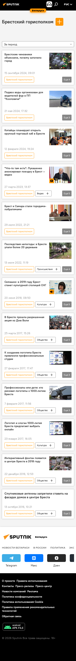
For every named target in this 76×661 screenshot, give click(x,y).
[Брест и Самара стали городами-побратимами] (60, 213)
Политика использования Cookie (22, 602)
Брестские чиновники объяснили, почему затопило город (23, 58)
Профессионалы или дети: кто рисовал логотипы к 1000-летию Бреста (25, 391)
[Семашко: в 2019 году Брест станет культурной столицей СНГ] (60, 287)
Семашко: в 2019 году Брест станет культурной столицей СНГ (25, 283)
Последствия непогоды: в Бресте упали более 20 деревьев (25, 246)
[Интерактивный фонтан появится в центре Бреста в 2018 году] (60, 463)
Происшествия (45, 269)
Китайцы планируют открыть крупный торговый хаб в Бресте (24, 132)
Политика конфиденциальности (22, 596)
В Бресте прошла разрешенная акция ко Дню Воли (24, 319)
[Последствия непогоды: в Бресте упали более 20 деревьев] (60, 251)
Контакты (8, 586)
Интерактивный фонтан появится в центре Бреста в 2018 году (25, 459)
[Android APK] (14, 627)
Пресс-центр (43, 586)
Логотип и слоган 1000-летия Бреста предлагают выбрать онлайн (23, 426)
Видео (40, 193)
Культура (42, 304)
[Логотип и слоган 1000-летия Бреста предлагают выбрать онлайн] (60, 428)
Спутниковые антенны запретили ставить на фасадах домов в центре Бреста (36, 495)
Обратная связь (11, 616)
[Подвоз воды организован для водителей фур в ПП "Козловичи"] (60, 99)
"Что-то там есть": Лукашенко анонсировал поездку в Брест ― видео (24, 172)
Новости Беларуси (15, 547)
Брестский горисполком (27, 22)
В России (39, 547)
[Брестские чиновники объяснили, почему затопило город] (60, 61)
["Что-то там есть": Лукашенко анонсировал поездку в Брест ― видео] (60, 175)
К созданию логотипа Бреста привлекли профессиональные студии (24, 356)
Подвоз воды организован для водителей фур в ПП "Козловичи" (23, 96)
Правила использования (32, 581)
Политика (57, 547)
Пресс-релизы (24, 586)
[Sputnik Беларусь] (11, 6)
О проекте (8, 581)
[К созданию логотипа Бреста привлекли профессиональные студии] (60, 358)
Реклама (32, 591)
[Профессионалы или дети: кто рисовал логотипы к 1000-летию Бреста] (60, 393)
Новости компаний (14, 591)
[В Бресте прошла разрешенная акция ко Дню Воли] (60, 322)
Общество (42, 339)
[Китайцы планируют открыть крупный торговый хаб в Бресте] (60, 137)
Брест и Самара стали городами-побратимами (25, 208)
